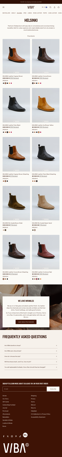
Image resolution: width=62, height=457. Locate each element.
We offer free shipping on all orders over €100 (31, 2)
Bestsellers (6, 417)
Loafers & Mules (7, 423)
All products (6, 414)
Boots (4, 426)
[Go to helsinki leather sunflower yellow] (45, 105)
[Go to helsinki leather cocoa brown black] (45, 56)
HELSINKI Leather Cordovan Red (42, 272)
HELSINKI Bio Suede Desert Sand (42, 223)
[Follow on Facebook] (4, 436)
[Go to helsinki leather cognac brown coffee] (16, 56)
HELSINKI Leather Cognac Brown (13, 76)
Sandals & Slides (8, 420)
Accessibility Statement (38, 417)
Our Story (5, 399)
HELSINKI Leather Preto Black (11, 125)
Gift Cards (6, 402)
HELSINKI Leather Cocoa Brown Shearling (15, 272)
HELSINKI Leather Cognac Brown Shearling (16, 174)
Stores (5, 395)
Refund (33, 405)
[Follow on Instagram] (12, 436)
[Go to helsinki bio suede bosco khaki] (16, 203)
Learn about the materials (26, 322)
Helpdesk (34, 411)
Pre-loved (5, 411)
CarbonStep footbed (9, 405)
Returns (33, 408)
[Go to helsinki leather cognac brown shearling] (16, 154)
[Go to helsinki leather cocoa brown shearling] (16, 252)
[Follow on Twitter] (8, 436)
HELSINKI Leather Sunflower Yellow (42, 125)
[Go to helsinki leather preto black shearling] (45, 154)
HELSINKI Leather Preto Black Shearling (44, 174)
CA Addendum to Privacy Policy (40, 414)
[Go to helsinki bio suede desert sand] (45, 203)
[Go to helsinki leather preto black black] (16, 105)
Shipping (33, 395)
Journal (5, 408)
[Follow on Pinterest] (16, 436)
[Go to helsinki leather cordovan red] (45, 252)
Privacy (33, 399)
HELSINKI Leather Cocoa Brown (41, 76)
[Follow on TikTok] (20, 436)
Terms (33, 402)
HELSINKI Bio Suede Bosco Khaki (12, 223)
